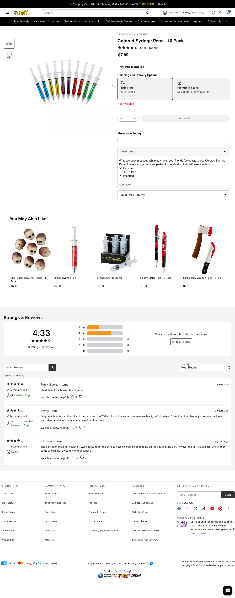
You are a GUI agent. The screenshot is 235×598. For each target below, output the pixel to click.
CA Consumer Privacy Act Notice (148, 493)
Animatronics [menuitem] (93, 21)
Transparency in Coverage (145, 539)
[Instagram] (187, 508)
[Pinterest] (220, 508)
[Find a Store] (213, 13)
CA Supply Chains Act (142, 502)
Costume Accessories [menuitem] (175, 21)
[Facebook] (179, 508)
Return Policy (8, 512)
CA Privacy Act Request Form (103, 530)
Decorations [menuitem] (73, 21)
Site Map (92, 502)
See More (125, 184)
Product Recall (95, 521)
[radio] (145, 89)
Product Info (7, 539)
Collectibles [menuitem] (215, 21)
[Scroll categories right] (226, 21)
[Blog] (229, 508)
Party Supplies (140, 33)
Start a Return (8, 521)
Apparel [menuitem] (198, 21)
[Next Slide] (112, 84)
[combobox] (96, 13)
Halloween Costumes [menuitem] (47, 21)
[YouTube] (212, 508)
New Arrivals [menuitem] (21, 21)
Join (228, 494)
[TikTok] (204, 508)
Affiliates (49, 539)
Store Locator (52, 493)
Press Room (51, 512)
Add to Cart (185, 118)
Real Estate (50, 530)
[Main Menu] (7, 13)
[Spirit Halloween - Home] (21, 13)
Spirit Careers (51, 521)
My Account (7, 493)
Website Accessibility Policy (145, 530)
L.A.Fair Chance (139, 521)
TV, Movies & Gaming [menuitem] (119, 21)
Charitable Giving (97, 512)
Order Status (7, 502)
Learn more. (198, 533)
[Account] (220, 13)
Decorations (124, 33)
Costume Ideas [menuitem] (147, 21)
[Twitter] (196, 508)
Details (162, 4)
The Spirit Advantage (55, 502)
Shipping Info (8, 530)
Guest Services (95, 493)
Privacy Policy (113, 563)
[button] (66, 81)
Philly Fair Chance (141, 512)
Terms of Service (95, 563)
